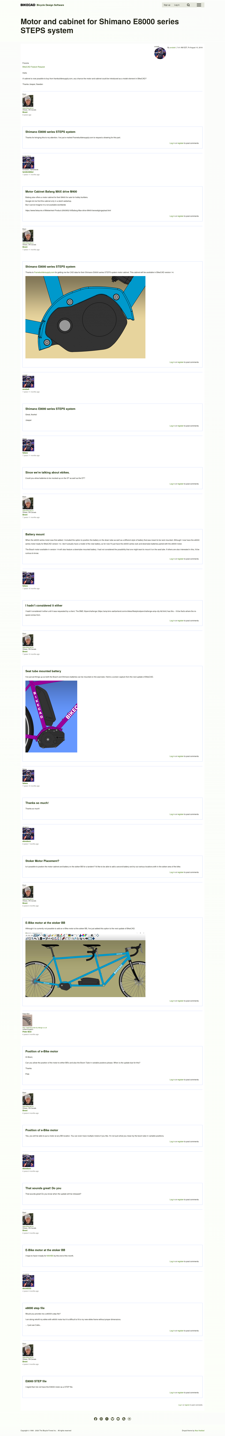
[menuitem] (167, 4)
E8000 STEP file (36, 1381)
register (180, 1392)
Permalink (112, 718)
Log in (172, 1392)
